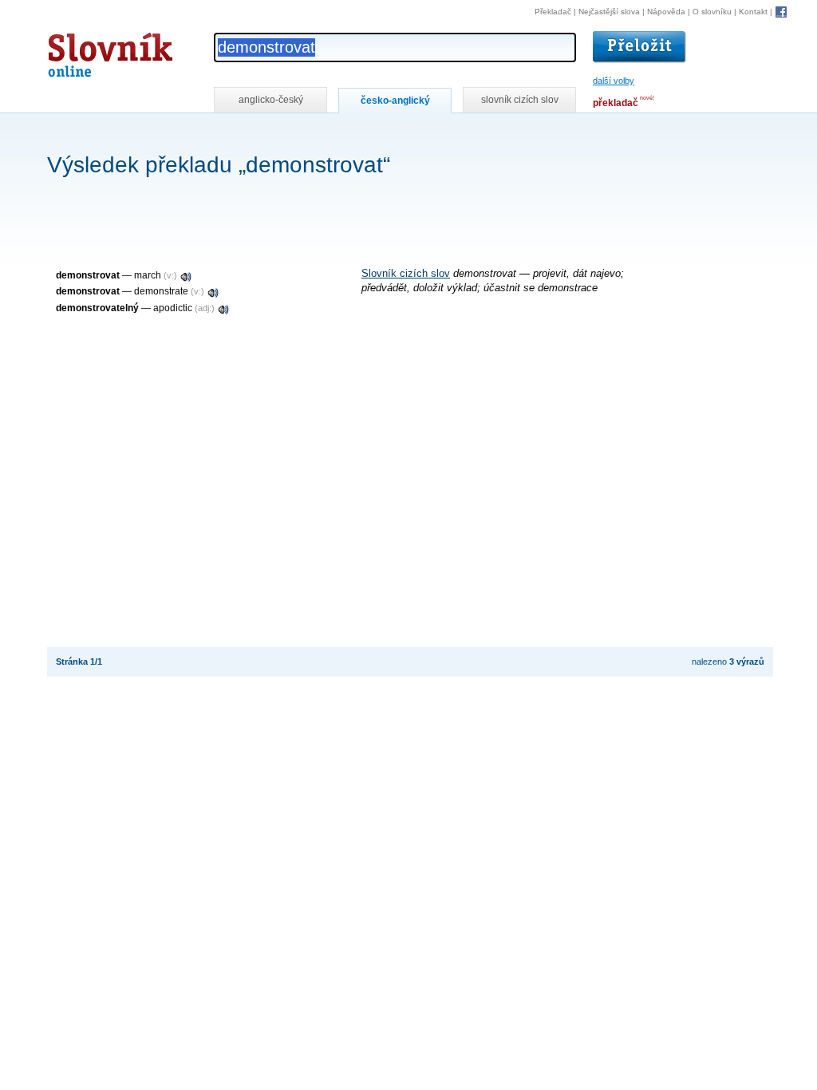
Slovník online (81, 50)
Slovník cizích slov (405, 273)
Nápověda (666, 11)
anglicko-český (271, 99)
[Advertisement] (337, 134)
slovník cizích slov (519, 99)
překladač (615, 103)
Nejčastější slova (609, 11)
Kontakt (753, 11)
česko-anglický (395, 100)
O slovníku (712, 11)
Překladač (553, 11)
